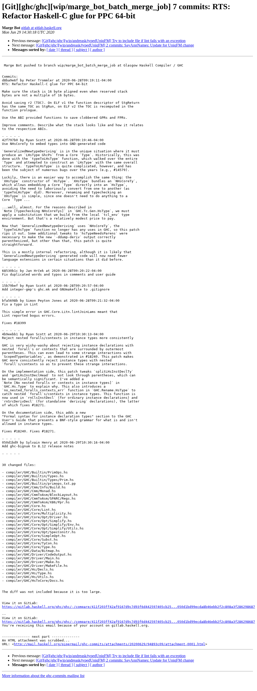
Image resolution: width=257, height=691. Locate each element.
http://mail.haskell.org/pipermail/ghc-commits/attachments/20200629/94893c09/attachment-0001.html (109, 644)
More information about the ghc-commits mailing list (43, 676)
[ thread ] (66, 50)
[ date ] (52, 50)
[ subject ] (81, 50)
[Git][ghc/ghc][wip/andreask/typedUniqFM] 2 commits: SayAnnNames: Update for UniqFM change (115, 45)
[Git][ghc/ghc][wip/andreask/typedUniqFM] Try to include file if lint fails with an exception (114, 41)
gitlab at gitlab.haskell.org (41, 28)
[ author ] (97, 50)
